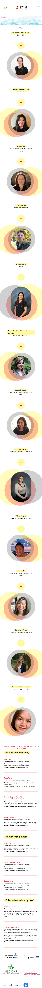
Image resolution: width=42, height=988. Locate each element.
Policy (16, 985)
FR (3, 8)
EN (6, 8)
